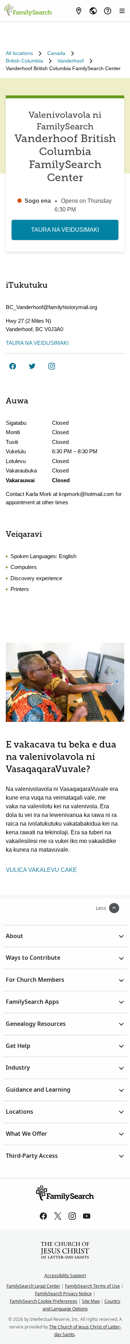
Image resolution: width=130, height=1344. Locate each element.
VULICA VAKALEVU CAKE (41, 870)
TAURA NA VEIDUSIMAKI (65, 230)
